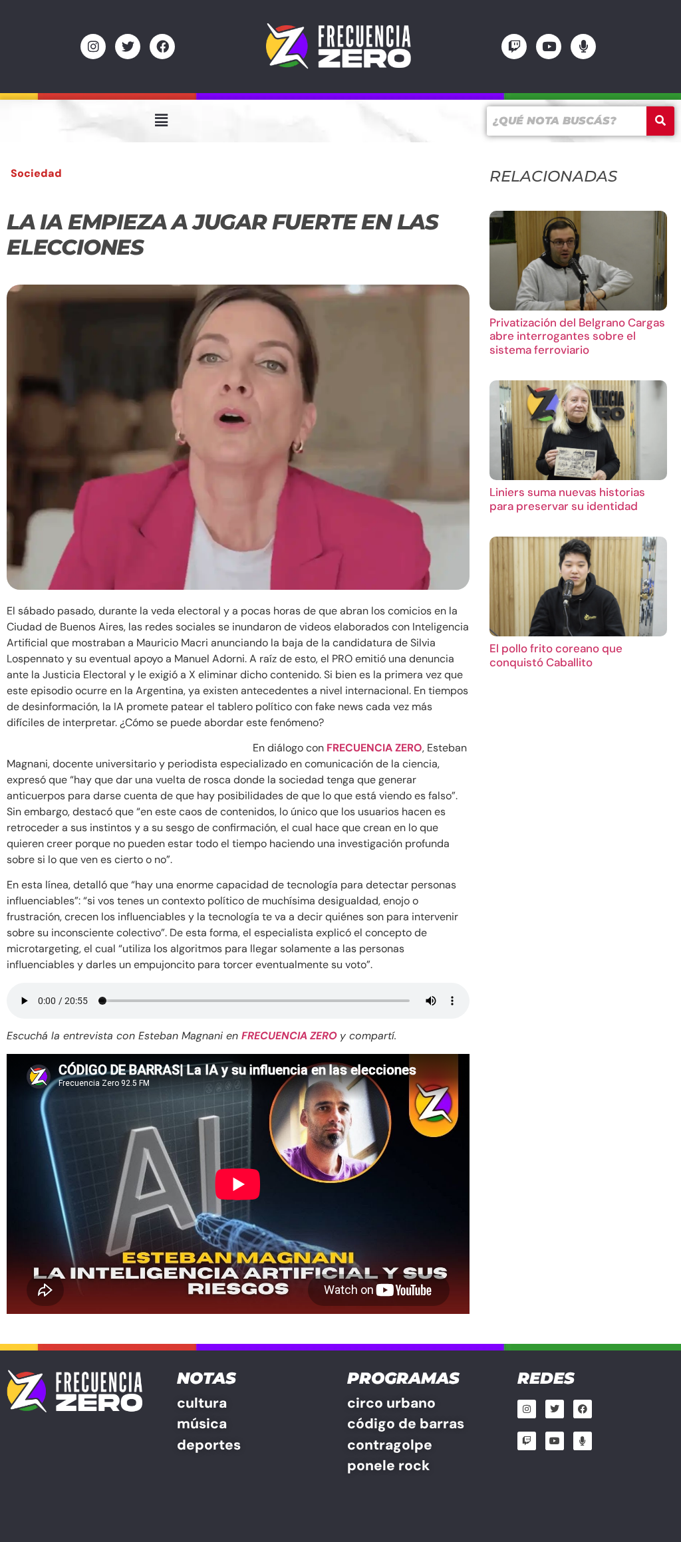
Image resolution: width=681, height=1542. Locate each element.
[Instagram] (93, 46)
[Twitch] (514, 46)
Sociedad (36, 173)
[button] (161, 120)
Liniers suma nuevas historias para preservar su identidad (567, 499)
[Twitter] (127, 46)
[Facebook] (162, 46)
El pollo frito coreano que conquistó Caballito (555, 655)
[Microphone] (583, 46)
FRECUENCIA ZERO (374, 748)
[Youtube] (548, 46)
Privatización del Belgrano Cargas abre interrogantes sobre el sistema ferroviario (577, 336)
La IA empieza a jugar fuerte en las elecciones (222, 234)
